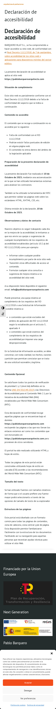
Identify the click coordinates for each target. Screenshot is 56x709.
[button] (51, 653)
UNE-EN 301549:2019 (23, 389)
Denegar (28, 690)
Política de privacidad (35, 705)
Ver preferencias (28, 698)
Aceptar (28, 682)
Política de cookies (18, 705)
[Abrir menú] (50, 5)
